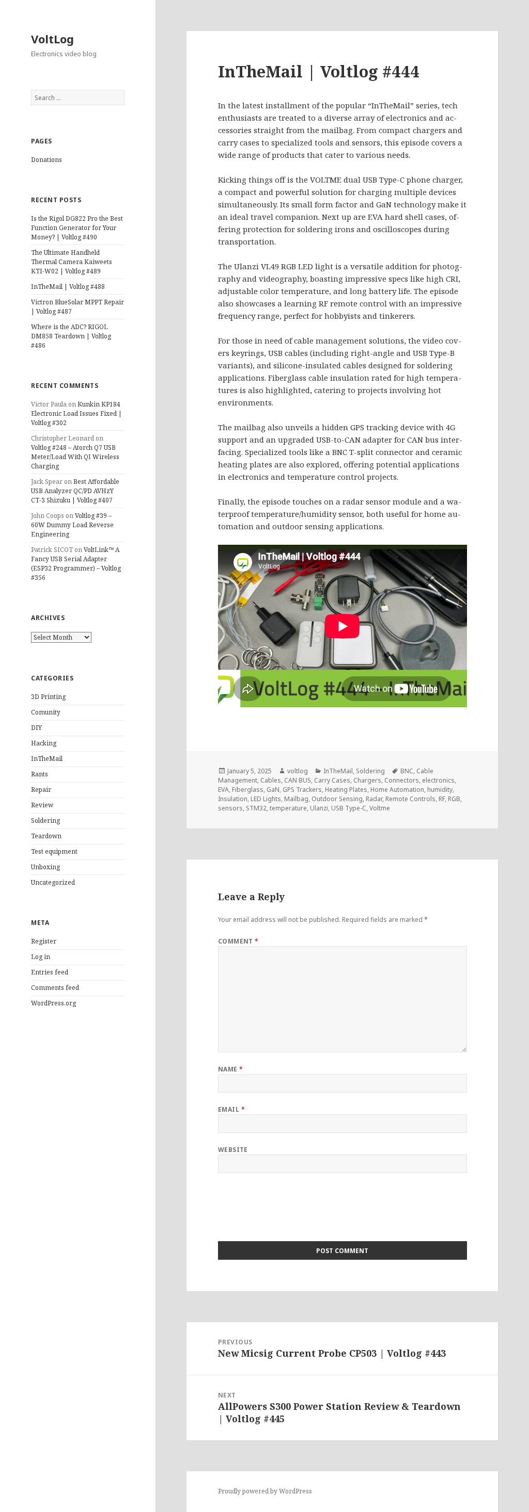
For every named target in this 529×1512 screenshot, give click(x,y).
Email (231, 1109)
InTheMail (47, 758)
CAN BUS (297, 780)
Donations (46, 159)
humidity (440, 789)
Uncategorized (53, 882)
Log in (40, 956)
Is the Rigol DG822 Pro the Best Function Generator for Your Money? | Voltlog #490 (77, 227)
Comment (238, 941)
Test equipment (54, 851)
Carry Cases (332, 780)
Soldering (45, 820)
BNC (406, 771)
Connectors (401, 780)
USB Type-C (348, 808)
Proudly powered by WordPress (265, 1491)
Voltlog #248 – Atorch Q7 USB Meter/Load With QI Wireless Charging (75, 456)
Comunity (45, 712)
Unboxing (45, 867)
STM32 (256, 808)
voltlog (297, 771)
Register (43, 941)
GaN (273, 789)
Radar (374, 798)
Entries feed (49, 972)
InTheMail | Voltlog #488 (68, 286)
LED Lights (266, 798)
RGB (454, 798)
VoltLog (52, 38)
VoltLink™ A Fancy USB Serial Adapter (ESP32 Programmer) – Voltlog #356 (76, 563)
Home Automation (397, 789)
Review (42, 805)
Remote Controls (410, 798)
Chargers (367, 780)
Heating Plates (346, 789)
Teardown (46, 836)
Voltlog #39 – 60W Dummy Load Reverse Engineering (72, 525)
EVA (223, 789)
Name (230, 1069)
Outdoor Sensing (337, 798)
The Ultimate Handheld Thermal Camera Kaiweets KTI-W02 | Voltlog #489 (71, 261)
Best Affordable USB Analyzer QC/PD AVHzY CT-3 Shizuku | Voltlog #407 (75, 491)
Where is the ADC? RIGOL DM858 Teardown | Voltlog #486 (71, 336)
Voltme (379, 808)
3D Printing (48, 696)
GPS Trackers (302, 789)
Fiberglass (247, 789)
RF (442, 798)
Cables (270, 780)
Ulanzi (319, 808)
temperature (288, 808)
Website (233, 1149)
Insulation (232, 798)
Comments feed (55, 987)
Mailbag (296, 798)
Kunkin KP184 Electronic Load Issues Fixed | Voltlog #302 (76, 413)
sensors (230, 808)
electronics (438, 780)
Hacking (43, 743)
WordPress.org (53, 1003)
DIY (36, 727)
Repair (41, 789)
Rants (39, 774)
